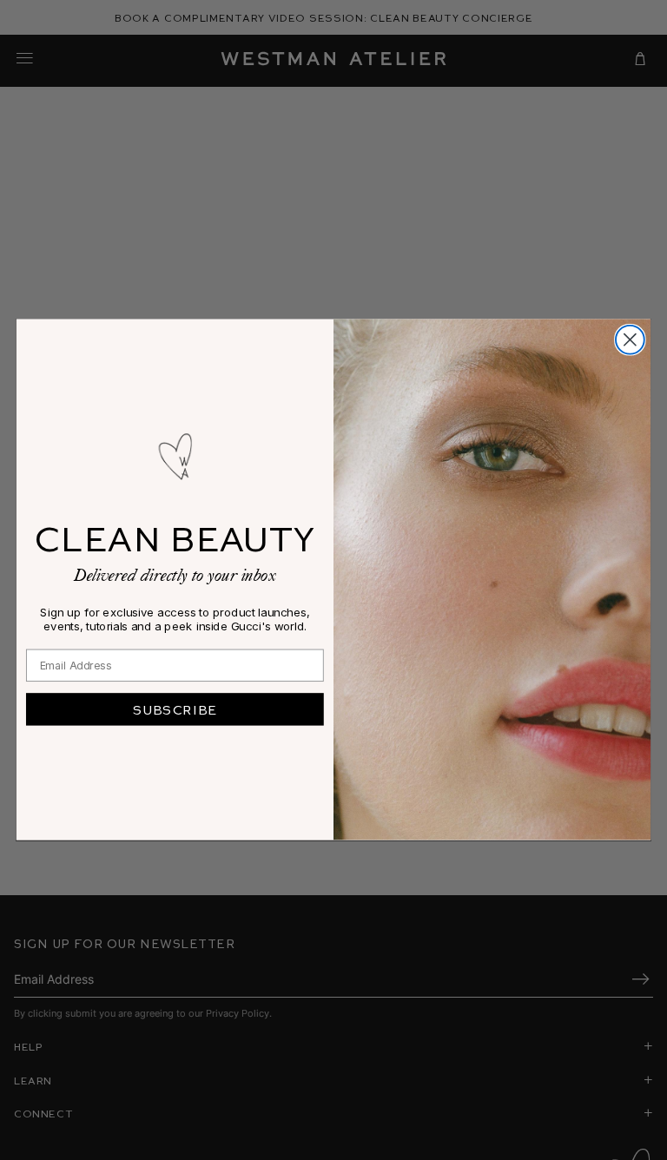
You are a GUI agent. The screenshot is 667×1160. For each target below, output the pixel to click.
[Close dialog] (630, 340)
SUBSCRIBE (175, 709)
